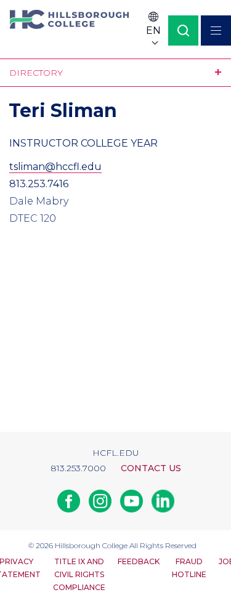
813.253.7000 (78, 468)
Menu (216, 30)
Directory (36, 72)
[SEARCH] (183, 30)
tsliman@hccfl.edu (55, 166)
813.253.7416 (38, 184)
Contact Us (151, 468)
